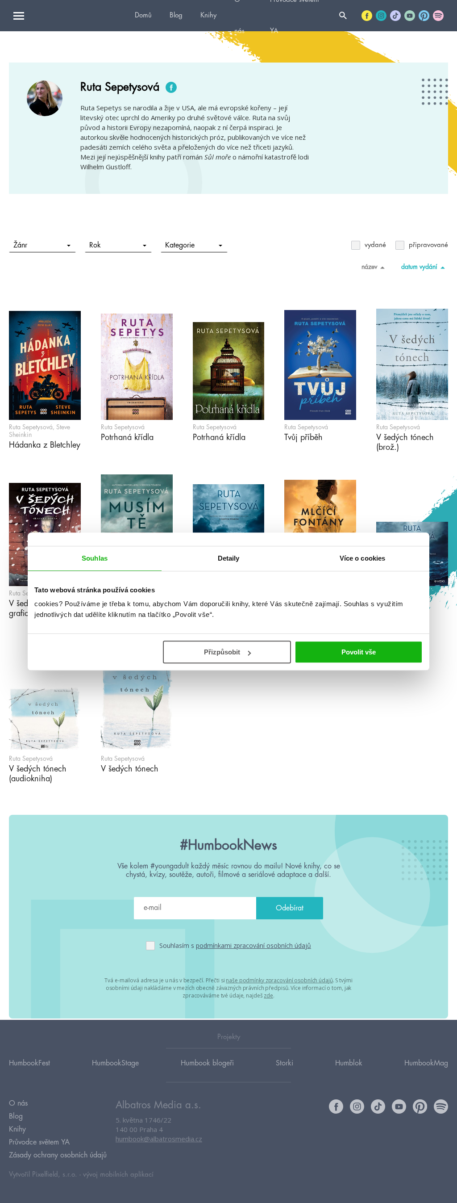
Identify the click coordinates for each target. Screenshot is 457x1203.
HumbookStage (115, 1063)
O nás (18, 1103)
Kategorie (180, 245)
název (369, 267)
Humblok (348, 1063)
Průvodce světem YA (39, 1142)
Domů (143, 15)
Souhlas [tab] (95, 558)
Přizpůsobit (222, 652)
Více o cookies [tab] (362, 558)
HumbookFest (29, 1063)
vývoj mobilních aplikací (118, 1174)
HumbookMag (426, 1063)
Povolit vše (358, 652)
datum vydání (419, 267)
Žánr (20, 245)
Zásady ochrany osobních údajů (58, 1155)
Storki (284, 1063)
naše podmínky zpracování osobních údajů (279, 980)
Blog (176, 15)
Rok (95, 245)
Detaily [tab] (229, 558)
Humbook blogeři (207, 1063)
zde (268, 995)
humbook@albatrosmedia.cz (159, 1138)
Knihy (208, 15)
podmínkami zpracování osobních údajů (253, 945)
